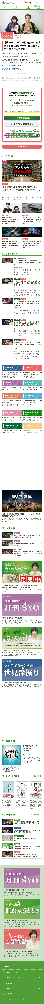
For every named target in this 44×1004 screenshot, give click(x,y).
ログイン (34, 2)
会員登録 (27, 2)
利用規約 (7, 967)
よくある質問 (8, 994)
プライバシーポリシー (11, 972)
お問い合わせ (8, 983)
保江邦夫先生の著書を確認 (11, 69)
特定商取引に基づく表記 (12, 978)
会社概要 (7, 988)
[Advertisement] (22, 464)
